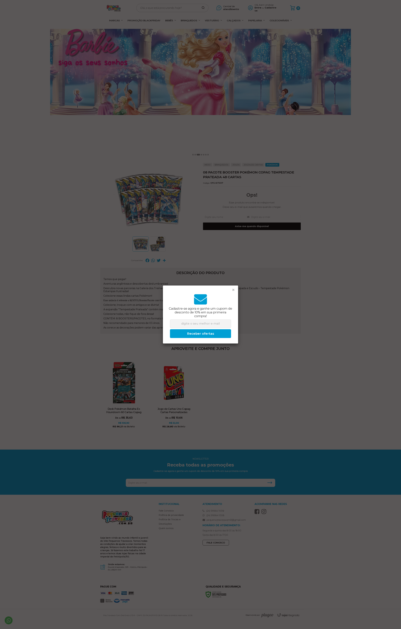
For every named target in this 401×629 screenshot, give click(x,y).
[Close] (233, 290)
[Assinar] (200, 333)
